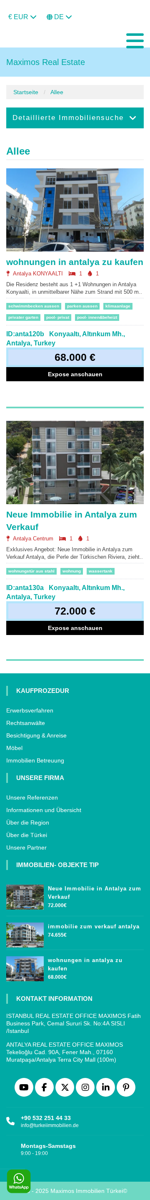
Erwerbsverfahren (29, 710)
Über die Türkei (26, 835)
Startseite (25, 92)
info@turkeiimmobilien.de (50, 1125)
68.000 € (75, 357)
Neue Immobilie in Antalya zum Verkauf (71, 521)
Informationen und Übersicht (43, 810)
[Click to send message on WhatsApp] (19, 1181)
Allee (56, 92)
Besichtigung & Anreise (36, 735)
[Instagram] (85, 1087)
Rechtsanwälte (25, 723)
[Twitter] (64, 1087)
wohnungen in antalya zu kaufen (74, 262)
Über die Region (27, 822)
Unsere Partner (26, 847)
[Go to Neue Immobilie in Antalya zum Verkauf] (25, 895)
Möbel (14, 748)
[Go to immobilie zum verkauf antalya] (25, 932)
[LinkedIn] (105, 1087)
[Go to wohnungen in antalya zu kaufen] (25, 966)
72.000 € (75, 611)
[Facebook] (44, 1087)
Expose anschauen (75, 374)
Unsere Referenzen (32, 797)
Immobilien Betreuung (35, 760)
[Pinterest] (126, 1087)
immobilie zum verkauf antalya (94, 926)
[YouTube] (24, 1087)
